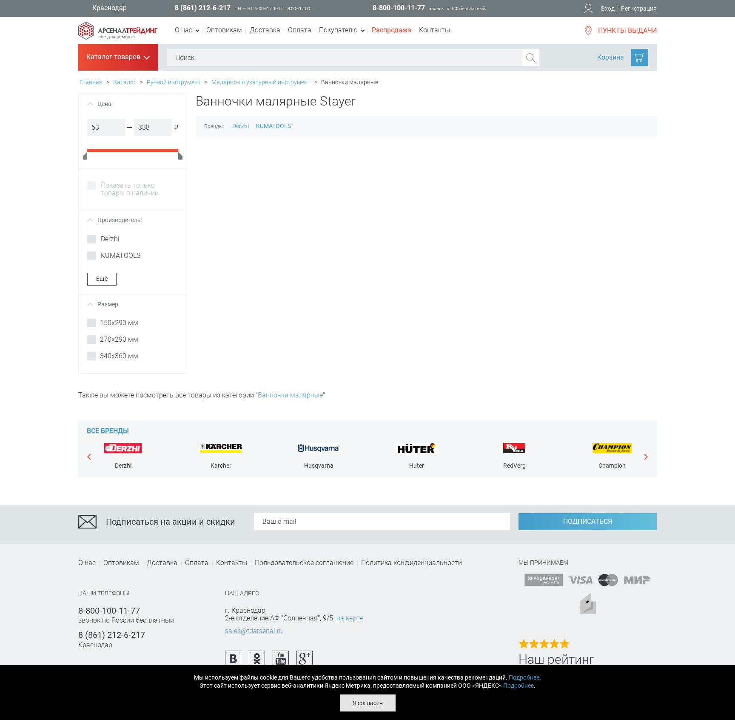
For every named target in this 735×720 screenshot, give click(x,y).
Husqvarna (318, 465)
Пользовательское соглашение (304, 563)
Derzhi (240, 126)
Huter (416, 465)
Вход (608, 8)
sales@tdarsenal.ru (254, 631)
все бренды (108, 431)
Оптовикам (224, 30)
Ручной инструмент (174, 82)
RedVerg (514, 465)
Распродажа (391, 30)
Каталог (124, 82)
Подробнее (524, 677)
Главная (91, 82)
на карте (349, 618)
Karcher (221, 465)
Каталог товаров (117, 57)
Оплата (299, 30)
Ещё (102, 278)
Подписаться (587, 521)
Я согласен (368, 703)
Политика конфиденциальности (411, 563)
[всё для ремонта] (117, 26)
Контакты (434, 30)
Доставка (265, 30)
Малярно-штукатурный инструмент (261, 82)
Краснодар (109, 8)
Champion (612, 465)
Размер (103, 304)
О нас (87, 563)
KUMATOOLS (273, 126)
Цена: (101, 104)
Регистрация (639, 8)
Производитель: (115, 220)
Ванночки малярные (290, 395)
